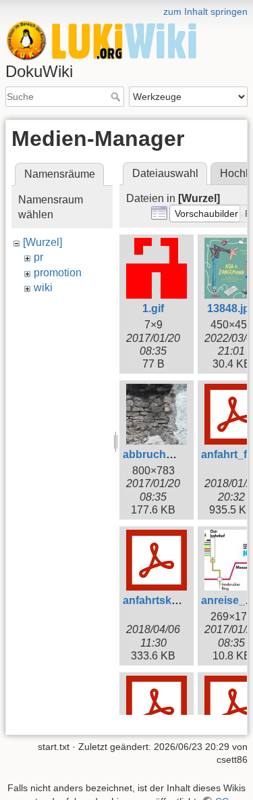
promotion (58, 272)
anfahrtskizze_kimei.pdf (183, 600)
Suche (117, 96)
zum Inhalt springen (205, 11)
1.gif (153, 308)
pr (38, 257)
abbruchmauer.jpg (170, 454)
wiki (43, 287)
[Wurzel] (42, 242)
